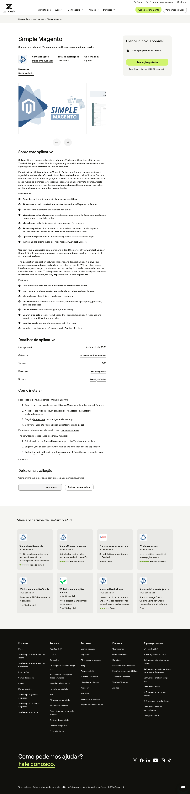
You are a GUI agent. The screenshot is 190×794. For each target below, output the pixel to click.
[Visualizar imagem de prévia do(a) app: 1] (52, 108)
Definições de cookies (77, 787)
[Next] (68, 142)
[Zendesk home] (10, 8)
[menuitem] (181, 2)
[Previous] (57, 142)
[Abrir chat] (183, 787)
